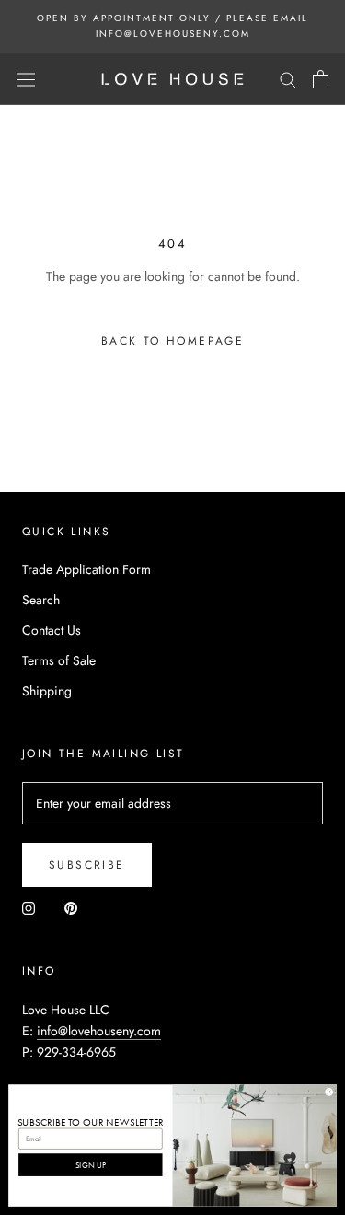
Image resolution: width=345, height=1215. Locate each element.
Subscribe (87, 865)
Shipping (47, 691)
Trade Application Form (86, 569)
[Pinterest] (70, 907)
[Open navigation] (26, 79)
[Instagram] (28, 907)
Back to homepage (172, 341)
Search (41, 599)
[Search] (288, 79)
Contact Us (51, 630)
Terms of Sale (59, 660)
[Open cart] (320, 79)
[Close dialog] (329, 1092)
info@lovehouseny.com (99, 1031)
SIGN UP (90, 1164)
